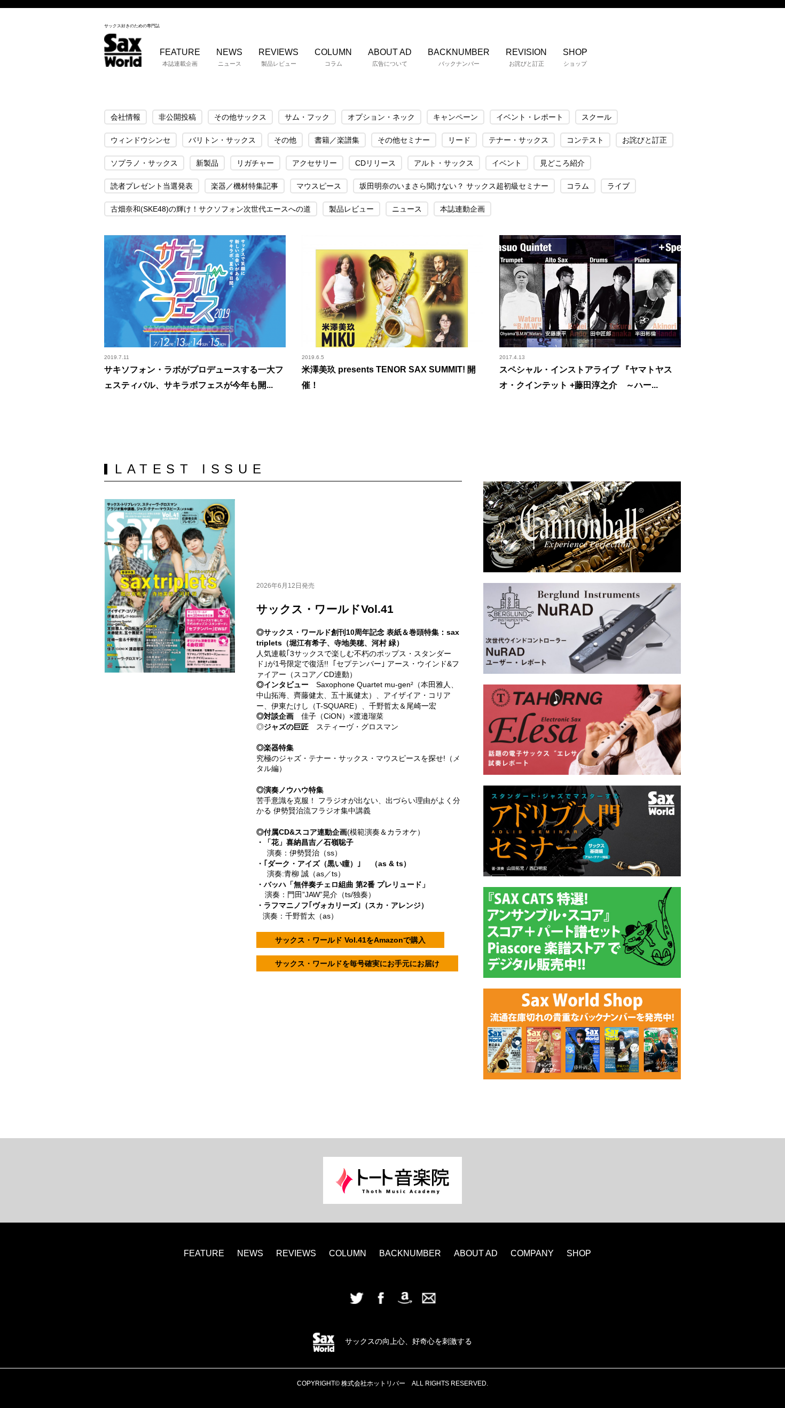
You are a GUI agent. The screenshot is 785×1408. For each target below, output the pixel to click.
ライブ (618, 186)
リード (459, 140)
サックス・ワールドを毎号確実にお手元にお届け (357, 963)
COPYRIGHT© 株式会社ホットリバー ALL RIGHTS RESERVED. (392, 1383)
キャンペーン (455, 117)
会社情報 (125, 117)
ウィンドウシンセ (140, 140)
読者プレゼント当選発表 (152, 186)
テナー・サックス (518, 140)
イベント (507, 163)
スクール (596, 117)
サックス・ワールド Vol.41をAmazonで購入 (350, 940)
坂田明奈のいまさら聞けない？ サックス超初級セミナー (453, 186)
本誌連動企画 (462, 209)
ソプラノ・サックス (144, 163)
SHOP (575, 57)
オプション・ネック (381, 117)
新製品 (207, 163)
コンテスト (585, 140)
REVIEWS (278, 57)
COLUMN (333, 57)
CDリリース (375, 163)
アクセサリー (314, 163)
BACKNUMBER (459, 57)
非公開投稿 (177, 117)
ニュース (407, 209)
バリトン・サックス (222, 140)
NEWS (229, 57)
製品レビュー (351, 209)
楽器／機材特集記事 (244, 186)
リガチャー (255, 163)
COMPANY (532, 1253)
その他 (285, 140)
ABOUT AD (390, 57)
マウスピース (318, 186)
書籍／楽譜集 (337, 140)
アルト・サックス (444, 163)
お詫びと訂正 (644, 140)
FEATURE (180, 57)
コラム (578, 186)
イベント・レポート (529, 117)
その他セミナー (404, 140)
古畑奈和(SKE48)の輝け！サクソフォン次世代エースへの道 (211, 209)
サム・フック (307, 117)
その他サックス (240, 117)
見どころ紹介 (562, 163)
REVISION (526, 57)
